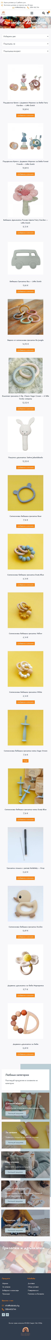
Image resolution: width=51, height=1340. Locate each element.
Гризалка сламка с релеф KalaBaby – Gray (25, 868)
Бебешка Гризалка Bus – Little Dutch (25, 281)
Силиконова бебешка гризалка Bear (26, 516)
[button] (32, 13)
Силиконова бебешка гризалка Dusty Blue (25, 574)
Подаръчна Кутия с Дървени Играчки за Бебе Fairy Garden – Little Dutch (25, 104)
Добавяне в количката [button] (25, 115)
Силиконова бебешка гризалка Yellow (25, 633)
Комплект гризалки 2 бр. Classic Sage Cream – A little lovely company (25, 397)
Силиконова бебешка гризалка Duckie (25, 926)
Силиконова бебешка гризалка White (25, 692)
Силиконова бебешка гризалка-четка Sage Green (25, 750)
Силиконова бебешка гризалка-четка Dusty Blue (25, 809)
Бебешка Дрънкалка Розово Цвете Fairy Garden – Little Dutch (25, 221)
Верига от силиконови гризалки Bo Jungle (25, 340)
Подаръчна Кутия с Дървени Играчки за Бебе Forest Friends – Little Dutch (25, 162)
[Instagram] (7, 1314)
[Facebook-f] (3, 1314)
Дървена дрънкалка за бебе (25, 1044)
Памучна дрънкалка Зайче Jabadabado (25, 457)
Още (25, 761)
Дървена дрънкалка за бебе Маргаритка (25, 985)
